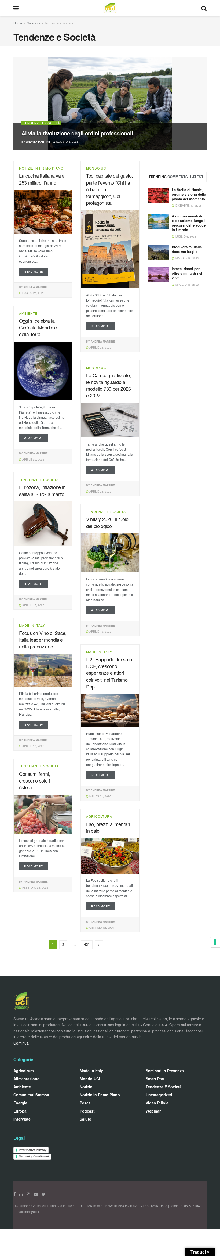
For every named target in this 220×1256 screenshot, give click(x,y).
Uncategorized (159, 1094)
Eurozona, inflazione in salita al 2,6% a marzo (42, 490)
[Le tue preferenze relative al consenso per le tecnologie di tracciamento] (215, 942)
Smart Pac (155, 1078)
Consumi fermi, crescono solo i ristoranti (34, 780)
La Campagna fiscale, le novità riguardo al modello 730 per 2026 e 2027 (108, 385)
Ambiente (28, 313)
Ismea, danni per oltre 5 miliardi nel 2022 (187, 273)
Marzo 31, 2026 (100, 796)
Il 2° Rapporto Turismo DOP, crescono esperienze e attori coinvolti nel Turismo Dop (109, 673)
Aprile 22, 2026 (32, 459)
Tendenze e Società (58, 23)
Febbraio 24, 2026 (34, 887)
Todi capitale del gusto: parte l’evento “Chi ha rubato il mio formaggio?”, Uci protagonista (109, 189)
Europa (20, 1111)
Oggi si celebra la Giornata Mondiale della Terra (38, 327)
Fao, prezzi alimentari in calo (108, 827)
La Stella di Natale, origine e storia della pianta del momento (189, 194)
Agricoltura (99, 816)
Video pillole (157, 1103)
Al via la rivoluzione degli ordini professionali (77, 133)
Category (33, 23)
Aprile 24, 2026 (100, 347)
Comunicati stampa (31, 1094)
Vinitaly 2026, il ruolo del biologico (107, 522)
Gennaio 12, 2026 (101, 928)
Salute (85, 1119)
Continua (21, 1043)
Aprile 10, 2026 (32, 746)
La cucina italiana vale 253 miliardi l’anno (41, 179)
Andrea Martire (38, 141)
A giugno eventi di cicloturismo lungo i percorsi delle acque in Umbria (189, 222)
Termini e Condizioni (34, 1156)
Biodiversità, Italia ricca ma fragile (187, 249)
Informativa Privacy (32, 1150)
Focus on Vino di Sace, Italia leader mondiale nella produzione (43, 639)
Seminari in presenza (165, 1070)
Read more (33, 271)
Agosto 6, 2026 (66, 141)
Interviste (22, 1119)
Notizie (86, 1086)
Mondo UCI (96, 168)
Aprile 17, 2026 (32, 605)
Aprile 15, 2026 (100, 631)
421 (87, 944)
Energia (20, 1103)
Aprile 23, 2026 (100, 491)
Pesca (85, 1103)
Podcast (87, 1111)
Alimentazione (26, 1078)
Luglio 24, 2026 (33, 293)
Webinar (153, 1111)
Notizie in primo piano (41, 168)
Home (17, 23)
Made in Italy (32, 625)
